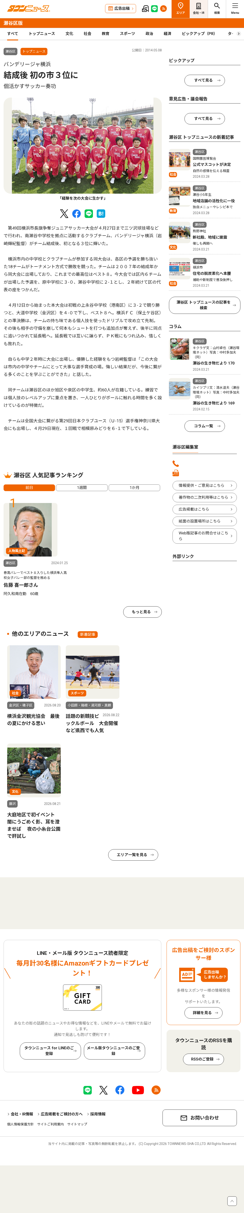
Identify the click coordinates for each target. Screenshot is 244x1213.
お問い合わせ (204, 1118)
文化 (69, 33)
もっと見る (141, 612)
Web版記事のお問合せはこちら (203, 536)
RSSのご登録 (202, 1059)
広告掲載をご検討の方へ (62, 1114)
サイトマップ (77, 1124)
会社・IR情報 (22, 1114)
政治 (149, 33)
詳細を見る (202, 1013)
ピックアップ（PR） (199, 33)
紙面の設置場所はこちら (200, 521)
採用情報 (98, 1114)
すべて (12, 33)
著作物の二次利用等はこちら (203, 497)
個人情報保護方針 (20, 1124)
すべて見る (203, 80)
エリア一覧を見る (132, 855)
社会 (87, 33)
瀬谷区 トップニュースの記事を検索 (204, 305)
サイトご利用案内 (50, 1124)
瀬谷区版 (13, 23)
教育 (105, 33)
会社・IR (198, 13)
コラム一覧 (203, 426)
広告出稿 (122, 8)
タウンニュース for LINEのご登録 (49, 1051)
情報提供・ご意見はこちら (201, 485)
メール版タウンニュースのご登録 (113, 1051)
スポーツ (127, 33)
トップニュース (42, 33)
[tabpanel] (83, 150)
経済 (167, 33)
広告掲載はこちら (194, 509)
